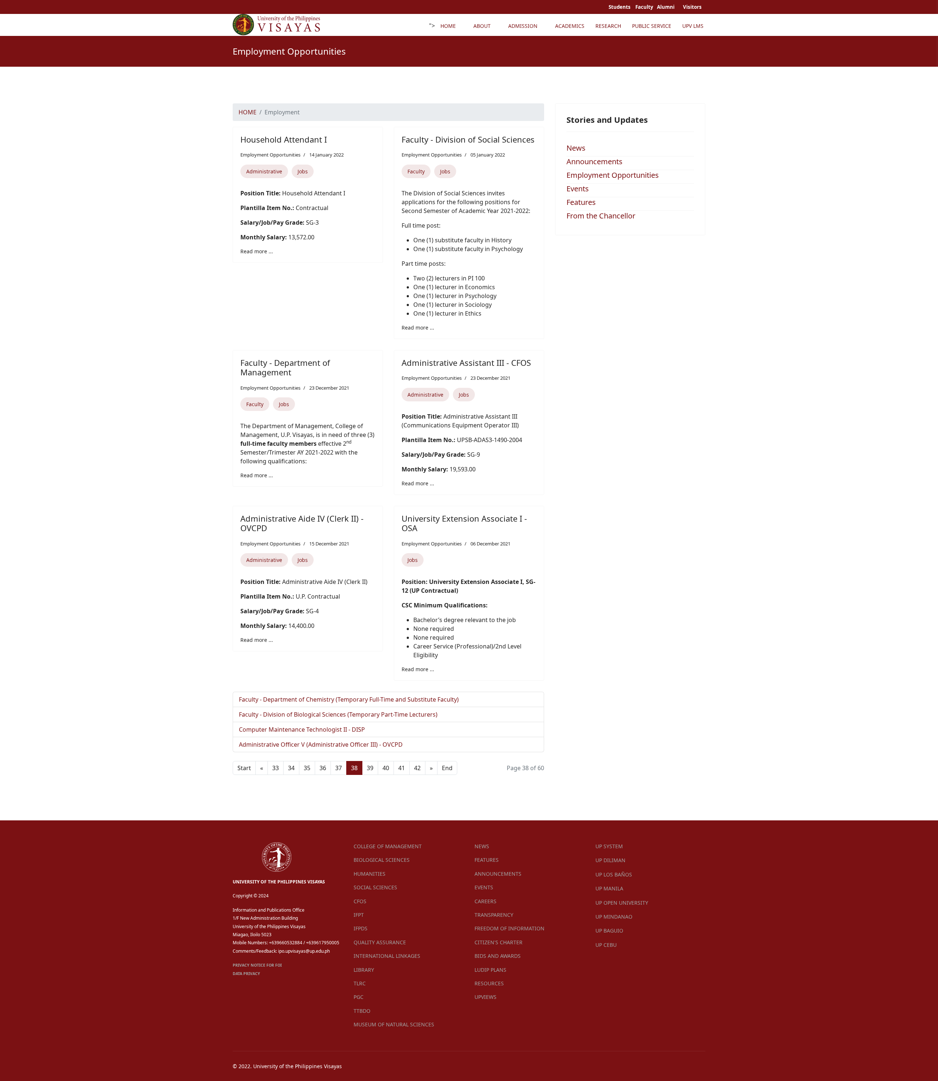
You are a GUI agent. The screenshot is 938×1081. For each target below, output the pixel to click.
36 (323, 768)
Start (244, 768)
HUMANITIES (369, 873)
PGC (358, 996)
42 (417, 768)
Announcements (594, 161)
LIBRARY (364, 969)
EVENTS (483, 887)
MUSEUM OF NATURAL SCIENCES (394, 1024)
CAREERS (485, 901)
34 (291, 768)
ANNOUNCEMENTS (497, 873)
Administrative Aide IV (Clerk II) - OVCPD (301, 523)
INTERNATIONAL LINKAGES (387, 955)
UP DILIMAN (610, 860)
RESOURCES (489, 983)
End (447, 768)
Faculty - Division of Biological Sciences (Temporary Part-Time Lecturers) (338, 714)
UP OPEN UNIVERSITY (621, 902)
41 (401, 768)
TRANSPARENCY (493, 914)
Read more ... (256, 251)
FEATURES (486, 859)
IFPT (359, 914)
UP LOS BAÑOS (613, 874)
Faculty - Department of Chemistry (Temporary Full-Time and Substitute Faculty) (349, 699)
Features (581, 202)
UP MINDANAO (613, 916)
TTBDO (362, 1010)
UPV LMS (693, 25)
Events (577, 189)
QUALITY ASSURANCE (380, 942)
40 (386, 768)
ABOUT (482, 25)
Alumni (666, 7)
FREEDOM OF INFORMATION (509, 928)
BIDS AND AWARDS (497, 955)
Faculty (416, 171)
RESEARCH (608, 25)
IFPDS (361, 928)
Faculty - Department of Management (285, 367)
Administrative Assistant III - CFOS (466, 362)
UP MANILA (609, 888)
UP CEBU (606, 944)
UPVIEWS (485, 996)
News (576, 148)
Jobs (303, 171)
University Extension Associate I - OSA (464, 523)
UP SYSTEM (609, 846)
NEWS (481, 846)
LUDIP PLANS (490, 969)
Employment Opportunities (270, 154)
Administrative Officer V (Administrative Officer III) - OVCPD (321, 744)
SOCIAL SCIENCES (375, 887)
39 (370, 768)
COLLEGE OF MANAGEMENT (388, 846)
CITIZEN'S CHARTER (498, 942)
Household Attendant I (283, 139)
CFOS (360, 901)
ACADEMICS (569, 25)
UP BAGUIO (609, 930)
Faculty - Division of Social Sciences (468, 139)
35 (307, 768)
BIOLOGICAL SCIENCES (382, 859)
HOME (448, 25)
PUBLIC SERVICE (651, 25)
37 (338, 768)
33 (275, 768)
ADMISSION (523, 25)
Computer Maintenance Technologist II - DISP (302, 729)
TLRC (360, 983)
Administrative (264, 171)
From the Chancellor (600, 216)
